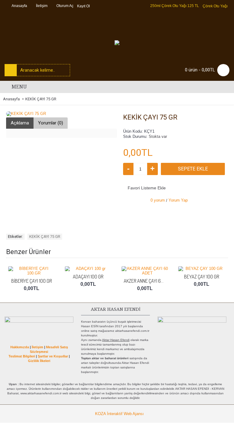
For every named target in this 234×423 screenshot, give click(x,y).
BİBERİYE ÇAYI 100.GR (31, 281)
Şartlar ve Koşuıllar (53, 356)
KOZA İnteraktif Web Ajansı (119, 413)
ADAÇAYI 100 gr (88, 277)
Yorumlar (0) (50, 123)
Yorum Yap (178, 200)
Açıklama (20, 123)
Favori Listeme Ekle (147, 187)
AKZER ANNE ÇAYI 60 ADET (146, 281)
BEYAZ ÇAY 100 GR (201, 277)
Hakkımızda (19, 347)
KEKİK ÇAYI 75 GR (44, 236)
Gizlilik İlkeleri (39, 361)
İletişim (37, 347)
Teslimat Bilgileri (22, 356)
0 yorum (158, 200)
